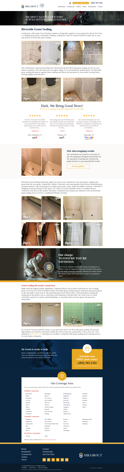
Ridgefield (66, 396)
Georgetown (29, 411)
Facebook (48, 459)
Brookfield (28, 398)
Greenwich (28, 413)
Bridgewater (29, 421)
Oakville (47, 428)
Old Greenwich (49, 411)
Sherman (65, 411)
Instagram (44, 459)
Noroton (47, 405)
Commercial (71, 6)
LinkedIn (62, 459)
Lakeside (28, 428)
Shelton (65, 409)
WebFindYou (100, 467)
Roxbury (65, 419)
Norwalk (47, 409)
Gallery (78, 6)
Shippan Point (67, 413)
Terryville (66, 423)
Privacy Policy (32, 467)
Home (23, 449)
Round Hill (66, 402)
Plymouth (47, 430)
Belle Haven (29, 393)
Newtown (47, 402)
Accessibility (24, 467)
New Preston (48, 421)
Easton (27, 407)
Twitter (53, 459)
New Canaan (48, 398)
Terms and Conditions (43, 467)
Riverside (65, 400)
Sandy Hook (66, 405)
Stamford (84, 396)
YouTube (57, 459)
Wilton (84, 407)
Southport (84, 393)
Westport (84, 405)
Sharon (65, 421)
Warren (65, 428)
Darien (27, 405)
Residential (61, 6)
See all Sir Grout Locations (49, 439)
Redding (47, 413)
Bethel (27, 396)
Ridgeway (66, 398)
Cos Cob (28, 400)
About (84, 6)
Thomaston (66, 426)
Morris (27, 430)
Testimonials (92, 6)
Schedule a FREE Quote (81, 3)
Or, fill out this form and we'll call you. (87, 366)
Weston (84, 402)
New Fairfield (48, 400)
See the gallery (78, 166)
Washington (66, 430)
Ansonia (28, 436)
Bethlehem (28, 419)
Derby (46, 436)
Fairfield (28, 409)
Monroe (47, 396)
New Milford (48, 419)
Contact (100, 6)
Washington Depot (87, 419)
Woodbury (85, 423)
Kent (27, 426)
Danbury (28, 402)
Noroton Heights (49, 407)
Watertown (85, 421)
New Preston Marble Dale (51, 423)
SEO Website (92, 467)
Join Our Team (48, 454)
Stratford (84, 398)
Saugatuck (66, 407)
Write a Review (70, 3)
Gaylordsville (29, 423)
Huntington (48, 393)
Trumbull (84, 400)
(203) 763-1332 (97, 3)
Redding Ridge (67, 393)
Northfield (47, 426)
